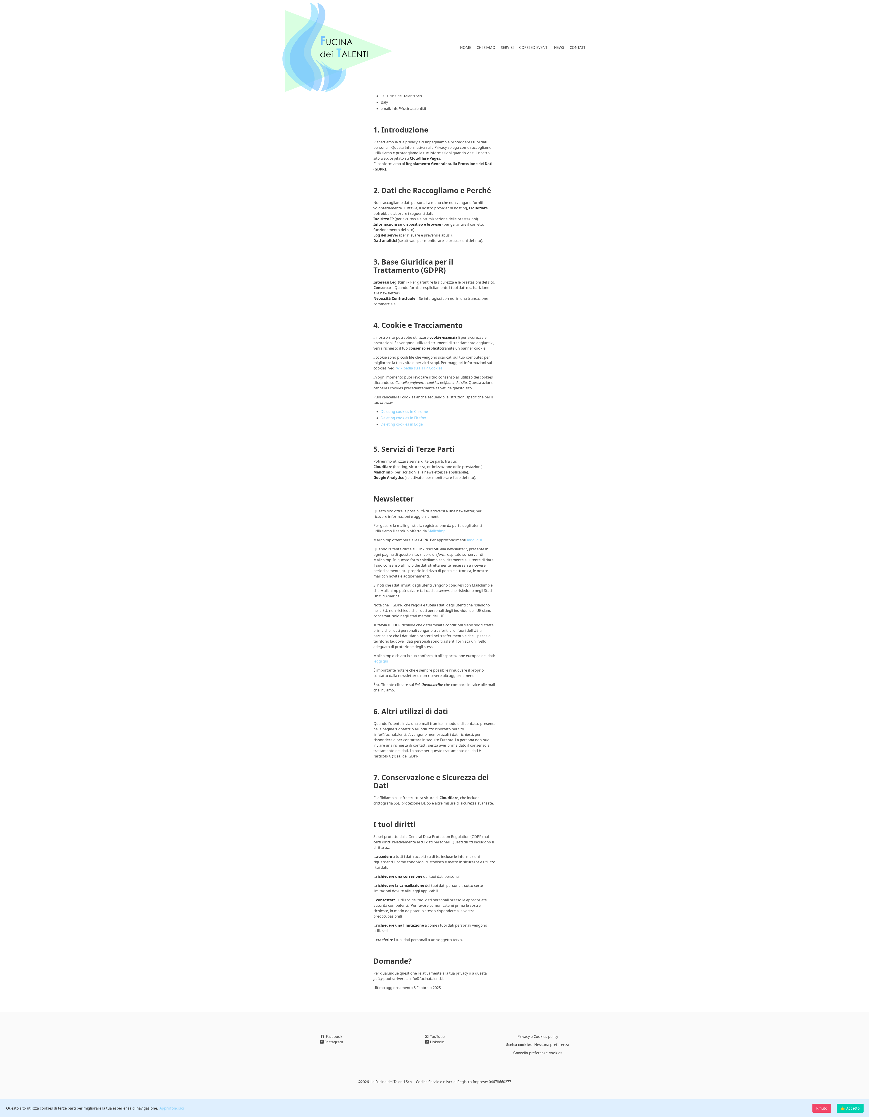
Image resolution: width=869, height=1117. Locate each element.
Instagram (333, 1041)
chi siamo (486, 47)
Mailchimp (437, 530)
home (465, 47)
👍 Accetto (850, 1108)
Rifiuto (821, 1108)
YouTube (437, 1036)
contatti (578, 47)
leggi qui (474, 539)
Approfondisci (172, 1108)
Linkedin (436, 1041)
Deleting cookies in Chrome (404, 411)
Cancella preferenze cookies (537, 1053)
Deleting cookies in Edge (402, 424)
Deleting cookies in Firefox (403, 417)
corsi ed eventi (534, 47)
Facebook (333, 1036)
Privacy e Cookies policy (538, 1036)
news (559, 47)
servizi (507, 47)
